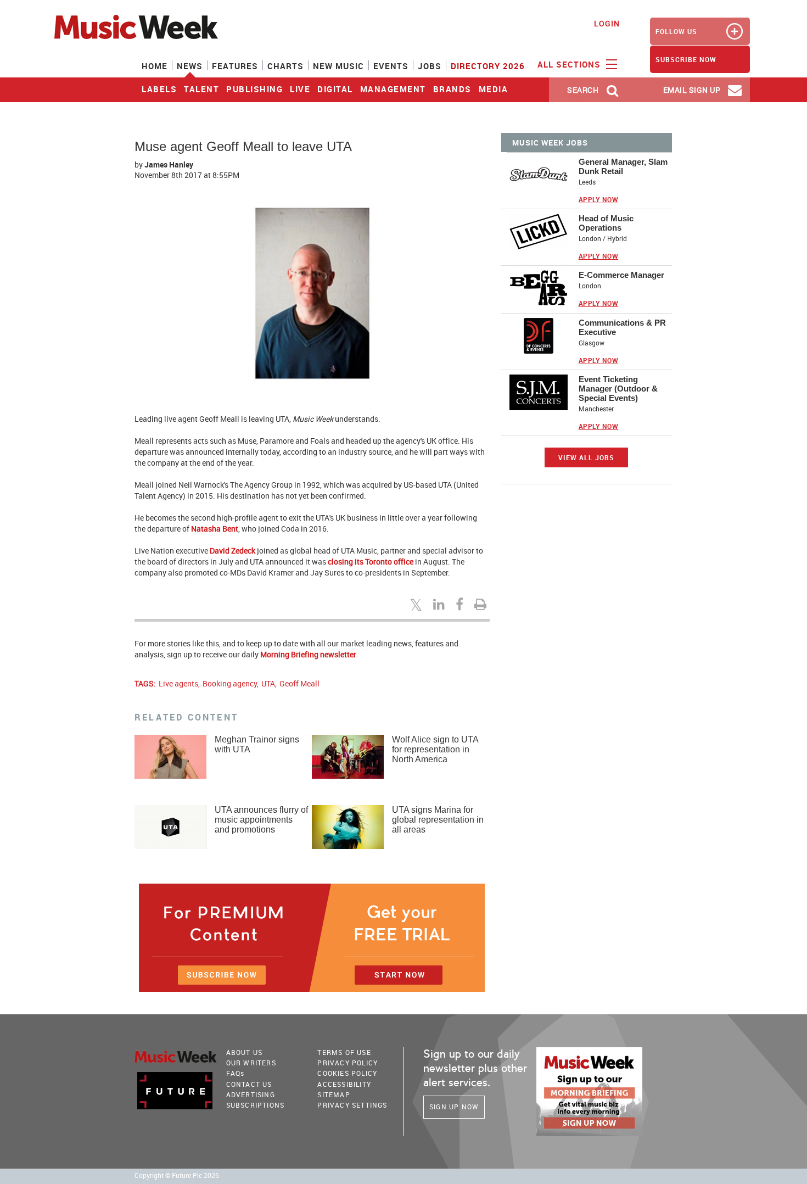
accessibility (344, 1084)
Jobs (429, 65)
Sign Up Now (454, 1106)
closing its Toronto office (370, 561)
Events (390, 65)
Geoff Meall (299, 683)
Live (300, 88)
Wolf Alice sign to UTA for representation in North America (435, 749)
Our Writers (251, 1062)
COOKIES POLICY (347, 1073)
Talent (201, 88)
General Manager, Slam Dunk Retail (623, 166)
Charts (285, 65)
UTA (268, 683)
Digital (335, 88)
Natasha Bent (214, 528)
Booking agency (230, 683)
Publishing (254, 88)
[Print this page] (482, 604)
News (190, 65)
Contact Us (249, 1084)
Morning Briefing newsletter (308, 654)
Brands (452, 88)
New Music (338, 65)
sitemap (333, 1094)
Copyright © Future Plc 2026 (176, 1175)
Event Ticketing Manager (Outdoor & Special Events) (618, 389)
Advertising (250, 1094)
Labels (159, 88)
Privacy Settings (352, 1105)
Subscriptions (255, 1105)
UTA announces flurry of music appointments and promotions (261, 819)
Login (607, 23)
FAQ (235, 1073)
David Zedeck (232, 550)
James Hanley (168, 164)
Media (493, 88)
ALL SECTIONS (570, 64)
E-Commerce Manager (621, 275)
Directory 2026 (488, 65)
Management (393, 88)
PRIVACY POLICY (347, 1062)
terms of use (344, 1052)
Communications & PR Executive (622, 327)
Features (235, 65)
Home (154, 65)
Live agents (178, 683)
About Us (244, 1052)
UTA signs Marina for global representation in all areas (438, 819)
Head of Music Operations (606, 223)
